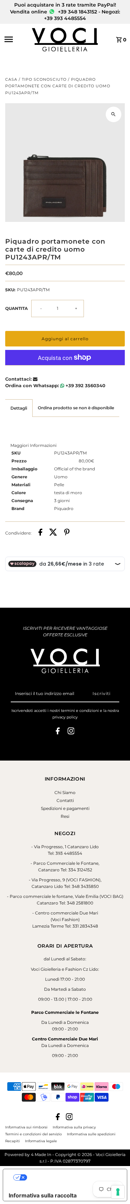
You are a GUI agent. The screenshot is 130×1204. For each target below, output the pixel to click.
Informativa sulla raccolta (43, 1195)
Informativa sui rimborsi (26, 1127)
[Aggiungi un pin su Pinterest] (67, 533)
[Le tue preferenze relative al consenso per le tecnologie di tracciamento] (117, 1191)
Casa (11, 79)
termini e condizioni (80, 710)
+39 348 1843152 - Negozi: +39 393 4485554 (82, 15)
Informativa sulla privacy (74, 1127)
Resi (65, 816)
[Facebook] (58, 731)
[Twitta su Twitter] (53, 533)
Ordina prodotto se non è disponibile (76, 407)
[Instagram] (71, 731)
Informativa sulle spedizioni (91, 1134)
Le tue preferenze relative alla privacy (72, 1177)
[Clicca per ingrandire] (113, 114)
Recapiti (12, 1141)
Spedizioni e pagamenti (65, 808)
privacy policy (65, 717)
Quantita (16, 308)
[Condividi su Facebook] (40, 533)
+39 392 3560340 (84, 385)
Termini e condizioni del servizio (33, 1134)
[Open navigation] (16, 39)
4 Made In (41, 1154)
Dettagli (18, 408)
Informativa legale (41, 1141)
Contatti (65, 800)
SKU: (10, 289)
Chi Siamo (65, 792)
